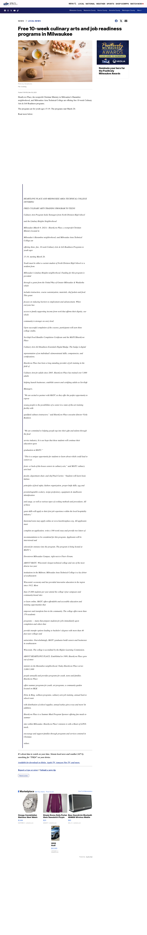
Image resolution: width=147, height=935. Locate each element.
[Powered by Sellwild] (89, 857)
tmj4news (8, 10)
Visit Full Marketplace (85, 791)
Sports (110, 4)
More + (139, 10)
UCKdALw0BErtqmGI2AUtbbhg (15, 10)
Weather (100, 4)
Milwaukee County (76, 10)
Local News (34, 21)
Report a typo (23, 775)
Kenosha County (114, 10)
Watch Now (136, 4)
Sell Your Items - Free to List (44, 792)
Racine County (102, 10)
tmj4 (5, 10)
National (90, 4)
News (21, 21)
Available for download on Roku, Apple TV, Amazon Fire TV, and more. (49, 762)
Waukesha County (90, 10)
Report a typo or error (28, 769)
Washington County (128, 10)
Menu (71, 4)
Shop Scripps (122, 4)
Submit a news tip (48, 769)
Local (81, 4)
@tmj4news (18, 10)
